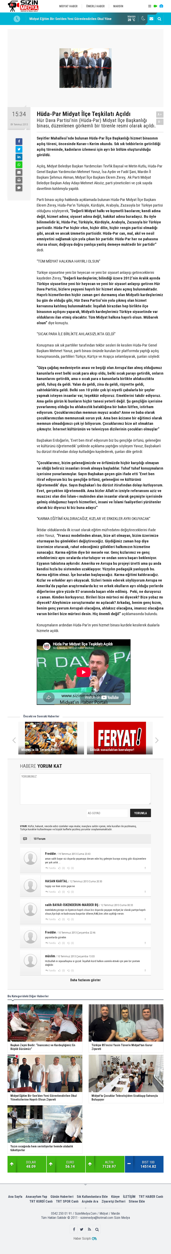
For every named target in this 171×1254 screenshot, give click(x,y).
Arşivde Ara (90, 1201)
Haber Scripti (82, 1238)
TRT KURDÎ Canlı (41, 1201)
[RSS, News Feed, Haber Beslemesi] (89, 1229)
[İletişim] (151, 19)
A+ (160, 114)
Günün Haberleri (61, 1197)
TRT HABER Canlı (151, 1197)
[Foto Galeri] (161, 6)
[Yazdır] (19, 180)
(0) (63, 868)
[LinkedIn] (19, 157)
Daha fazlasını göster (85, 980)
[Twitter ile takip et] (82, 1229)
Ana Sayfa (15, 1197)
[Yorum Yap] (19, 187)
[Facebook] (19, 141)
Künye (115, 1197)
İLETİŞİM (129, 1197)
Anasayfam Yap (36, 1197)
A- (160, 122)
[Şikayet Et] (145, 867)
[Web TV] (155, 6)
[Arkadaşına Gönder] (19, 172)
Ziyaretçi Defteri (113, 1201)
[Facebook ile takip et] (74, 1229)
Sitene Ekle (137, 1201)
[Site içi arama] (159, 19)
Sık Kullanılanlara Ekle (92, 1197)
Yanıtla (52, 868)
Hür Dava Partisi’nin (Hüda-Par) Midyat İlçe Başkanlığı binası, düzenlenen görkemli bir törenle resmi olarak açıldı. (96, 123)
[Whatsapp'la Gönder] (19, 164)
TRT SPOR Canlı (67, 1201)
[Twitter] (19, 149)
